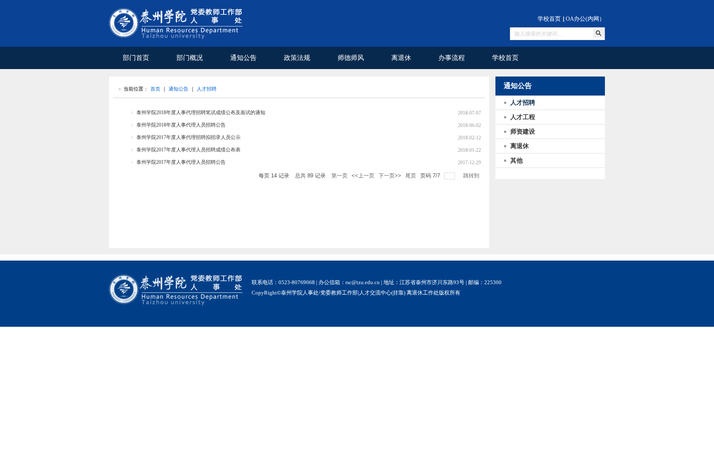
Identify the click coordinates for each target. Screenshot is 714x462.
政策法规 (297, 57)
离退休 (401, 57)
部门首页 (136, 57)
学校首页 (549, 19)
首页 (155, 89)
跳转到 (472, 175)
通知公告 (243, 57)
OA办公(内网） (585, 19)
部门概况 (189, 57)
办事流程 (451, 57)
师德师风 (351, 57)
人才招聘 (207, 89)
